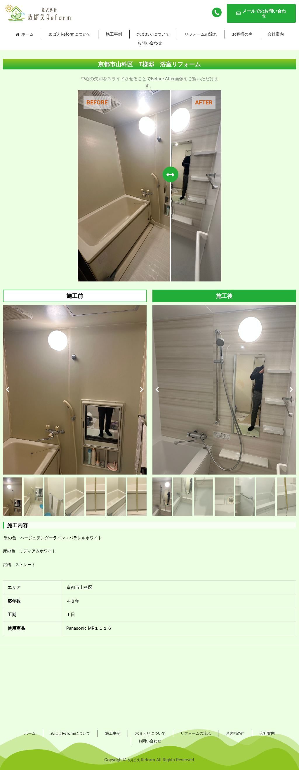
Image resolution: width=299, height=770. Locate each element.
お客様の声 (242, 34)
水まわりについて (153, 34)
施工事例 (114, 34)
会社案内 (275, 34)
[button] (8, 390)
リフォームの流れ (201, 34)
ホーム (27, 34)
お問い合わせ (150, 42)
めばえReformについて (69, 34)
